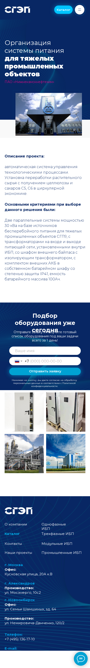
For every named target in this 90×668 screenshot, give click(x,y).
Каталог (12, 533)
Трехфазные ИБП (58, 533)
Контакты (13, 543)
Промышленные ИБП (62, 552)
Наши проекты (18, 552)
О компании (16, 524)
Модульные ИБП (57, 543)
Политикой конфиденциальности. (53, 385)
